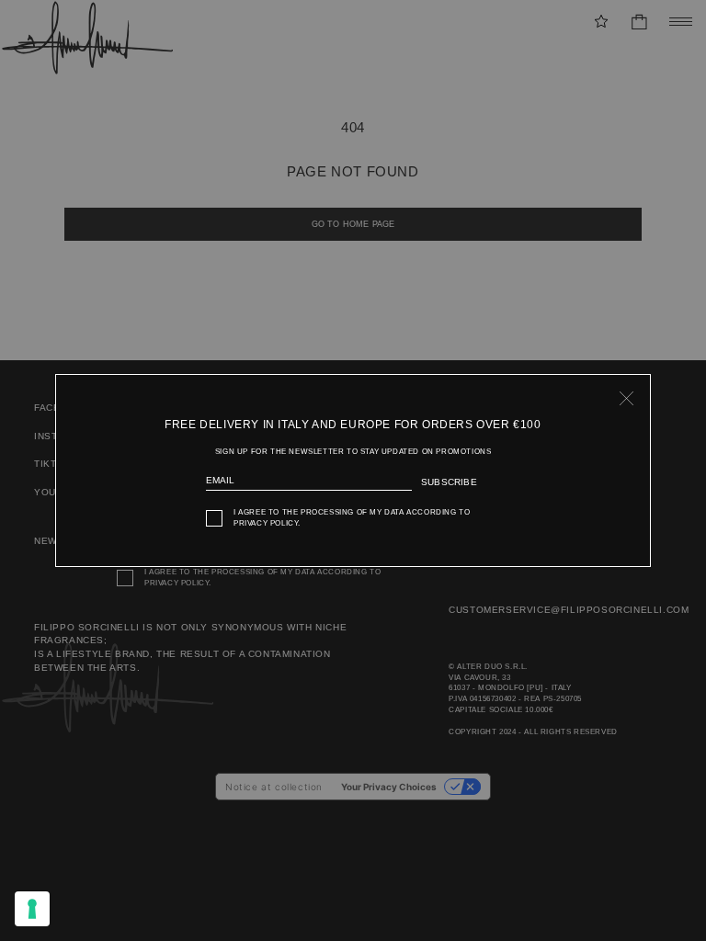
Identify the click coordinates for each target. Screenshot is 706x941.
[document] (352, 471)
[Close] (627, 398)
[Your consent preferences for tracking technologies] (32, 908)
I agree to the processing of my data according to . (351, 517)
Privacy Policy (265, 523)
